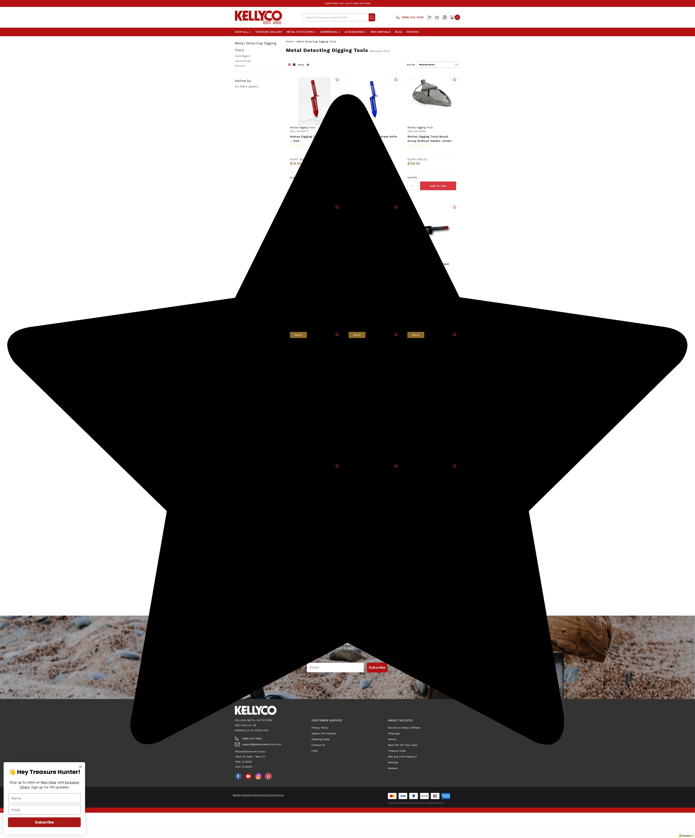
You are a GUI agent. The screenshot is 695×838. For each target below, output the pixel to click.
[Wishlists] (437, 17)
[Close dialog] (80, 767)
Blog (398, 31)
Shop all (241, 31)
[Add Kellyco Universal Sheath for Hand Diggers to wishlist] (337, 334)
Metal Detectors (300, 31)
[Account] (445, 17)
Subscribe (44, 822)
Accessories (354, 31)
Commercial (329, 31)
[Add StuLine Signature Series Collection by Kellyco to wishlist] (396, 334)
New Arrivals (381, 31)
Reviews (413, 31)
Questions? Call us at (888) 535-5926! (347, 3)
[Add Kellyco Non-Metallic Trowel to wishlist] (454, 207)
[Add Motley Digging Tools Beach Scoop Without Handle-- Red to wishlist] (337, 207)
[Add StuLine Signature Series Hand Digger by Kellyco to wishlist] (454, 334)
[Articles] (429, 17)
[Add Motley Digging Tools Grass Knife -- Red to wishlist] (337, 79)
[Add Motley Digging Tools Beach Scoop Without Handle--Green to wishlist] (454, 79)
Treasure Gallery (268, 31)
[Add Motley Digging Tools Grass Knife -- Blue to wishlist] (396, 79)
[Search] (372, 17)
